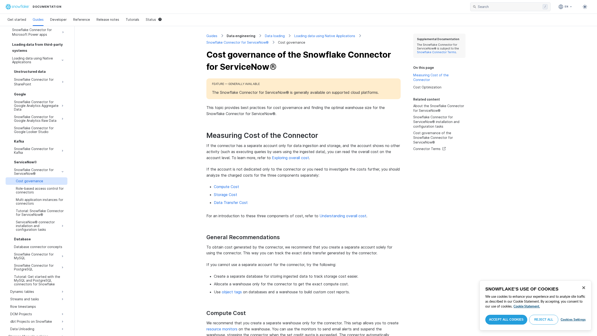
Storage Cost (225, 194)
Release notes (108, 19)
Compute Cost (226, 186)
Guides (38, 19)
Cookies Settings (573, 319)
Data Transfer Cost (231, 202)
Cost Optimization (427, 87)
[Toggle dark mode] (585, 6)
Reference (81, 19)
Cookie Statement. (527, 306)
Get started (16, 19)
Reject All (543, 319)
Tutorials (132, 19)
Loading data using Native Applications (324, 36)
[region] (535, 305)
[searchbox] (509, 7)
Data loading (275, 36)
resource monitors (221, 329)
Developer (58, 19)
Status (151, 19)
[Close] (584, 288)
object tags (232, 292)
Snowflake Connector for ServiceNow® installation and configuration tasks (436, 121)
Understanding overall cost (342, 216)
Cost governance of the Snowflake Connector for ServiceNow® (433, 137)
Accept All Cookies (506, 319)
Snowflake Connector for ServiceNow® (237, 42)
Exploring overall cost (290, 157)
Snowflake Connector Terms (436, 52)
